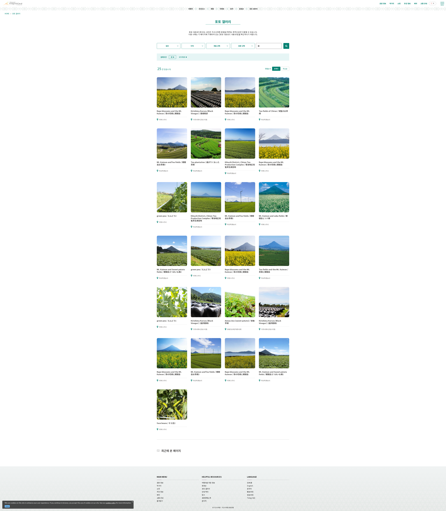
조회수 (276, 68)
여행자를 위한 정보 (208, 483)
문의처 (204, 501)
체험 (212, 9)
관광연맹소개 (206, 498)
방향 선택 (241, 46)
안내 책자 (205, 492)
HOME (7, 14)
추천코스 (202, 9)
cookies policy (111, 503)
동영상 (241, 9)
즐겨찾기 (160, 501)
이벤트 (222, 9)
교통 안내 (160, 498)
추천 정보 (160, 492)
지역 (192, 46)
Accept (7, 506)
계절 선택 (217, 46)
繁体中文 (250, 492)
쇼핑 (158, 489)
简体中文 (250, 495)
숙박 (231, 9)
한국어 (249, 489)
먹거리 (159, 486)
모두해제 (182, 57)
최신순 (285, 68)
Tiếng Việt (251, 498)
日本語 (249, 483)
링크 (203, 495)
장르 (167, 46)
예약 (158, 495)
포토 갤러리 (254, 9)
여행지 (190, 9)
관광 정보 (160, 483)
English (250, 486)
